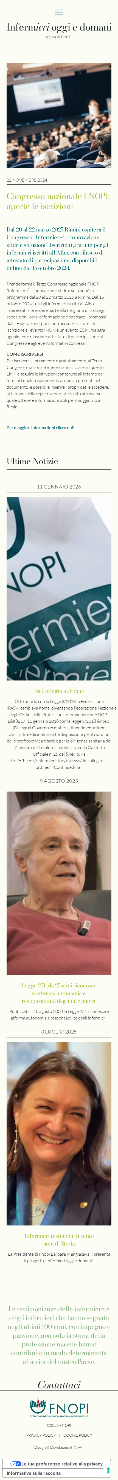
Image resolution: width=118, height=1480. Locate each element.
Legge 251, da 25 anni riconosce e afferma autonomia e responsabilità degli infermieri (59, 993)
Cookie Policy (77, 1435)
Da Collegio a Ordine (59, 691)
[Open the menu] (59, 13)
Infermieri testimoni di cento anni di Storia (59, 1239)
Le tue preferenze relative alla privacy (62, 1464)
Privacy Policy (41, 1435)
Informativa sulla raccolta (34, 1473)
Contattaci (59, 1384)
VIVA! (79, 1447)
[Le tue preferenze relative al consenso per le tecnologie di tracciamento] (108, 1470)
